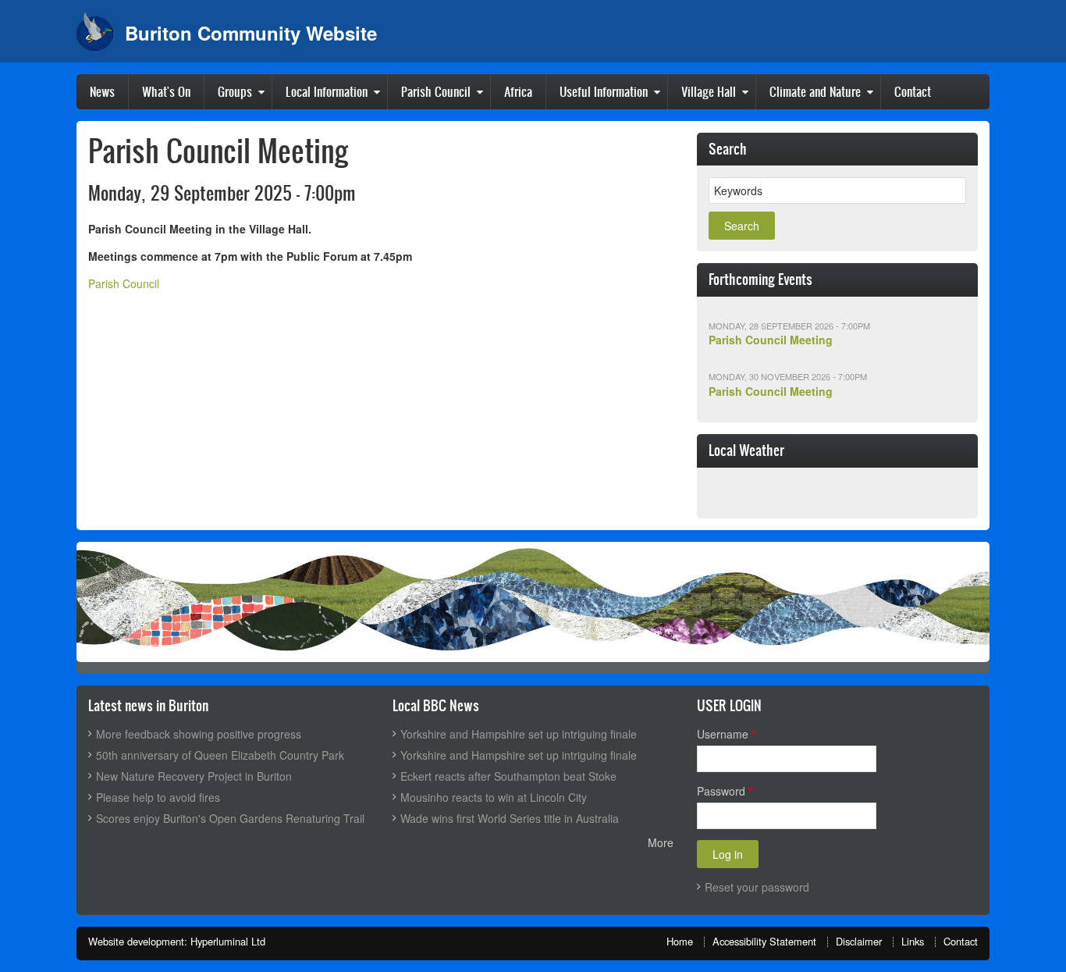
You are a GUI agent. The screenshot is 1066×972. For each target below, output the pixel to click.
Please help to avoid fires (158, 797)
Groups (235, 91)
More (660, 842)
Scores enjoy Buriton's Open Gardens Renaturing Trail (230, 818)
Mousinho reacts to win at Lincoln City (493, 797)
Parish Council (436, 91)
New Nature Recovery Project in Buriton (194, 776)
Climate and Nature (815, 91)
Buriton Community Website (251, 32)
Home (679, 941)
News (102, 91)
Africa (518, 91)
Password (721, 791)
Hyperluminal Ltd (227, 941)
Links (912, 941)
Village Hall (708, 91)
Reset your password (757, 887)
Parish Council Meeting (771, 339)
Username (722, 734)
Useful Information (604, 91)
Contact (912, 91)
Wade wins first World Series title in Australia (509, 818)
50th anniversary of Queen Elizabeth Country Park (220, 755)
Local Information (327, 91)
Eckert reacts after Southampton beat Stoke (508, 776)
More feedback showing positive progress (198, 734)
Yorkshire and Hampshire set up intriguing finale (518, 734)
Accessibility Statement (764, 941)
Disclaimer (859, 941)
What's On (166, 91)
